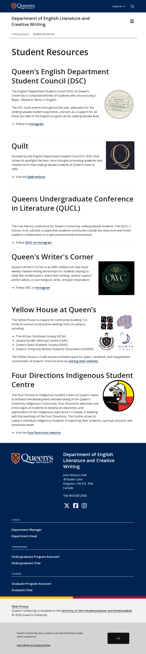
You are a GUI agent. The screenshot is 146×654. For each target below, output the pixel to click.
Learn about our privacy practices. (34, 645)
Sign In (117, 6)
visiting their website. (83, 361)
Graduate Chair (22, 590)
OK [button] (118, 638)
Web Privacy (20, 606)
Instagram (36, 124)
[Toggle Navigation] (132, 21)
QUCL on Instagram (38, 242)
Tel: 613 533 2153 (75, 496)
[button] (131, 6)
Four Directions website (44, 433)
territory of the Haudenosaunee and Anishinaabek (96, 611)
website (36, 177)
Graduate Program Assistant (31, 584)
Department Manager (27, 530)
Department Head (24, 536)
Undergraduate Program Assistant (36, 557)
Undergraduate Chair (26, 563)
